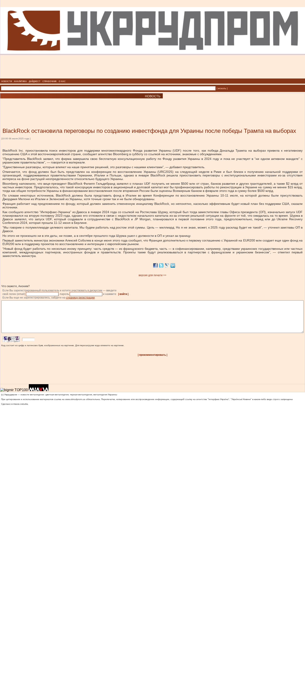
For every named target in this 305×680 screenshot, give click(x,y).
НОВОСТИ (6, 81)
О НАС (62, 81)
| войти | (123, 294)
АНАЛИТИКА (20, 81)
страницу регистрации (80, 297)
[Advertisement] (53, 106)
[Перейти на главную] (152, 77)
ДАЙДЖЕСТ (34, 81)
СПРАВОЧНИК (49, 81)
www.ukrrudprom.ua (75, 399)
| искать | (222, 88)
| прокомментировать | (152, 354)
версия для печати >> (152, 275)
